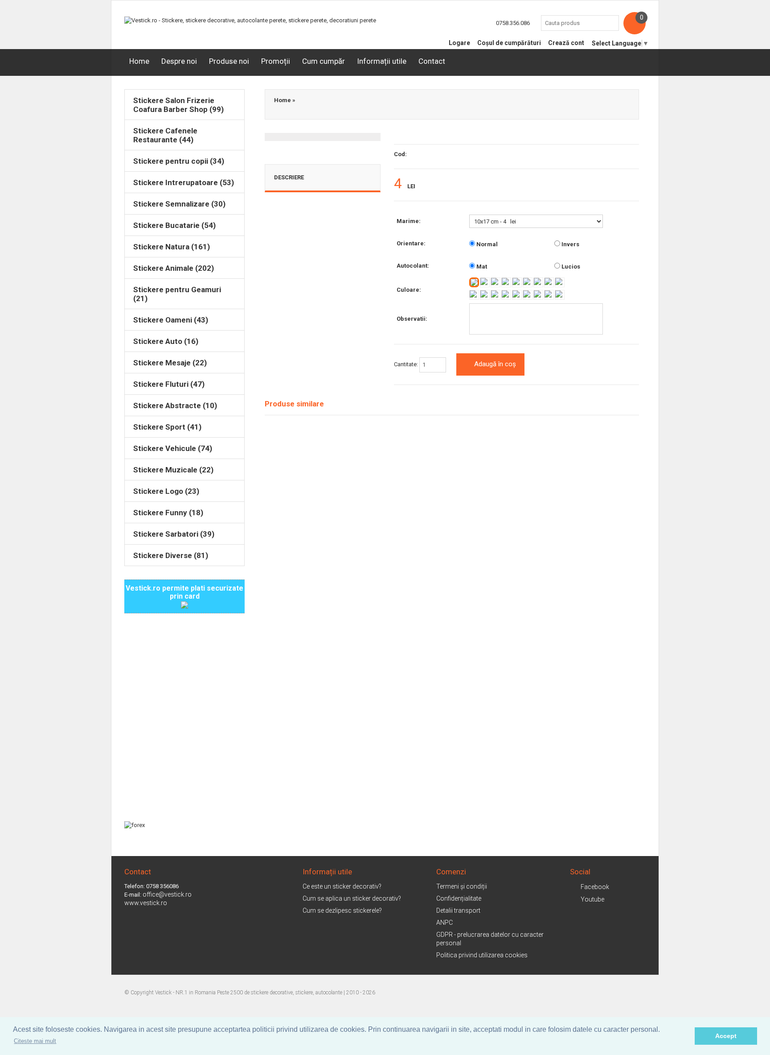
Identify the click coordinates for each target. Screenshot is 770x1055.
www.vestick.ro (145, 902)
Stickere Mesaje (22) (170, 362)
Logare (459, 42)
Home (139, 61)
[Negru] (527, 295)
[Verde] (485, 295)
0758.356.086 (513, 23)
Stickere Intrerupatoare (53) (183, 182)
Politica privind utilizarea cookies (482, 955)
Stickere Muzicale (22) (173, 469)
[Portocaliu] (517, 282)
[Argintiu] (538, 295)
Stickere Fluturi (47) (169, 384)
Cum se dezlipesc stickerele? (342, 910)
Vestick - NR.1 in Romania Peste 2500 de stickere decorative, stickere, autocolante (248, 992)
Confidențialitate (458, 898)
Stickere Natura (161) (171, 246)
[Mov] (538, 282)
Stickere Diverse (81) (170, 555)
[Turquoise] (527, 282)
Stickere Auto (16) (165, 341)
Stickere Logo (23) (166, 491)
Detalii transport (458, 910)
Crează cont (566, 42)
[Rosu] (495, 282)
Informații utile (381, 61)
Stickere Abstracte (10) (175, 405)
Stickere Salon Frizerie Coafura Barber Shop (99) (178, 105)
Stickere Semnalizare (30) (179, 203)
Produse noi (229, 61)
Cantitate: (406, 364)
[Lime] (495, 295)
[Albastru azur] (560, 282)
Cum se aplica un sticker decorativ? (352, 898)
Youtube (592, 899)
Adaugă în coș (495, 364)
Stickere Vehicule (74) (172, 448)
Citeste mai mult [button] (35, 1041)
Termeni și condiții (461, 886)
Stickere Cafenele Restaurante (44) (165, 135)
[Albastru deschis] (474, 295)
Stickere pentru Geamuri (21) (177, 294)
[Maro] (506, 295)
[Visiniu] (506, 282)
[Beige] (517, 295)
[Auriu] (549, 295)
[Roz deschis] (549, 282)
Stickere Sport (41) (167, 426)
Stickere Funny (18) (168, 512)
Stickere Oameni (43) (170, 319)
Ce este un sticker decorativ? (342, 886)
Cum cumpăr (323, 61)
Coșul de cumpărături (509, 42)
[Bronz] (560, 295)
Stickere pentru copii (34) (178, 161)
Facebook (595, 886)
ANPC (444, 922)
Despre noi (179, 61)
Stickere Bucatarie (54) (174, 225)
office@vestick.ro (167, 894)
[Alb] (474, 282)
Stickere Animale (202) (173, 268)
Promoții (275, 61)
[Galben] (485, 282)
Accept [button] (726, 1035)
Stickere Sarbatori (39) (173, 534)
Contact (431, 61)
